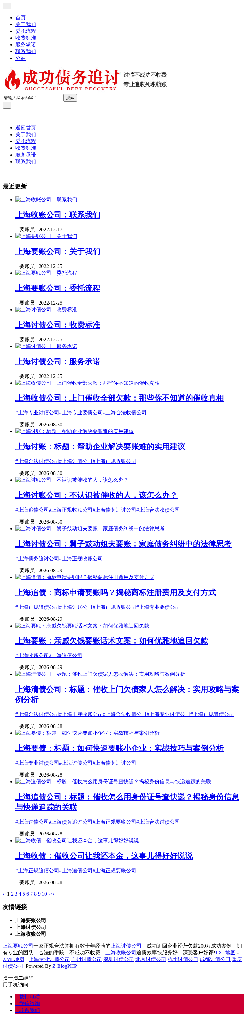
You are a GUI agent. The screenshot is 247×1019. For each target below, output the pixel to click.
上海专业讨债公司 (49, 959)
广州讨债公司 (86, 959)
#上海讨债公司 (76, 461)
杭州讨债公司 (183, 959)
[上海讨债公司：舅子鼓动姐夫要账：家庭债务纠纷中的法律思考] (90, 528)
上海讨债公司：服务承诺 (57, 361)
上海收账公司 (120, 952)
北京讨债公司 (150, 959)
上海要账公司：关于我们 (57, 251)
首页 (20, 17)
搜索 (70, 97)
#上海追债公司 (32, 510)
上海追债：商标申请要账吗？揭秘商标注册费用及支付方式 (115, 592)
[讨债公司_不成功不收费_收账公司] (86, 91)
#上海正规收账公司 (114, 461)
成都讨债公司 (215, 959)
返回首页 (25, 127)
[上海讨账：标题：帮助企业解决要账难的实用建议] (74, 431)
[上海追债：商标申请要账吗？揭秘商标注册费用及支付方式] (84, 577)
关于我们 (25, 24)
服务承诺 (25, 44)
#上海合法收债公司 (125, 412)
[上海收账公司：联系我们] (46, 199)
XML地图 (13, 959)
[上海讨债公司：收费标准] (46, 309)
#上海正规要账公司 (114, 822)
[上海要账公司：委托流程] (46, 273)
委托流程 (25, 31)
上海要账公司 (18, 945)
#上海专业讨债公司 (37, 412)
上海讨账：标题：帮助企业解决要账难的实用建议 (100, 446)
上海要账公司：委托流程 (57, 288)
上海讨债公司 (126, 945)
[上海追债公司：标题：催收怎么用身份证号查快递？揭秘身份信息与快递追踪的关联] (113, 781)
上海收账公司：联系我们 (57, 215)
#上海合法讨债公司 (37, 461)
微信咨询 (27, 1003)
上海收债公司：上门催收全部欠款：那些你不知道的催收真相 (119, 398)
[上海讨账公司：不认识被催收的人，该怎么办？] (72, 480)
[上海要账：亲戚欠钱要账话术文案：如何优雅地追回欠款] (82, 625)
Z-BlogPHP (64, 966)
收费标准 (25, 38)
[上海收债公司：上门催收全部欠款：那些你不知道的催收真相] (87, 383)
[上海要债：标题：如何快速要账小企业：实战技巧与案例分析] (87, 733)
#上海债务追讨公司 (114, 510)
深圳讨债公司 (118, 959)
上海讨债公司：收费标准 (57, 325)
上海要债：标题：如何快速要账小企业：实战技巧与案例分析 (119, 748)
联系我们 (25, 51)
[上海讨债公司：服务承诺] (46, 346)
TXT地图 (225, 952)
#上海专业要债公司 (81, 412)
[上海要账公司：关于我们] (46, 236)
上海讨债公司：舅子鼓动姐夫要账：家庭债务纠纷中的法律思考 (123, 544)
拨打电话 (27, 996)
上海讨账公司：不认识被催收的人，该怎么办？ (96, 495)
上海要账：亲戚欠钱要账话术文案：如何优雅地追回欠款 (111, 641)
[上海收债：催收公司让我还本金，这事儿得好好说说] (77, 840)
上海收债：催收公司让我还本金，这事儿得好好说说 (104, 856)
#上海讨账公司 (76, 607)
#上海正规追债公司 (37, 607)
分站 (20, 58)
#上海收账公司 (32, 655)
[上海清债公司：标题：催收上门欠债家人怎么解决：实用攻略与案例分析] (100, 674)
